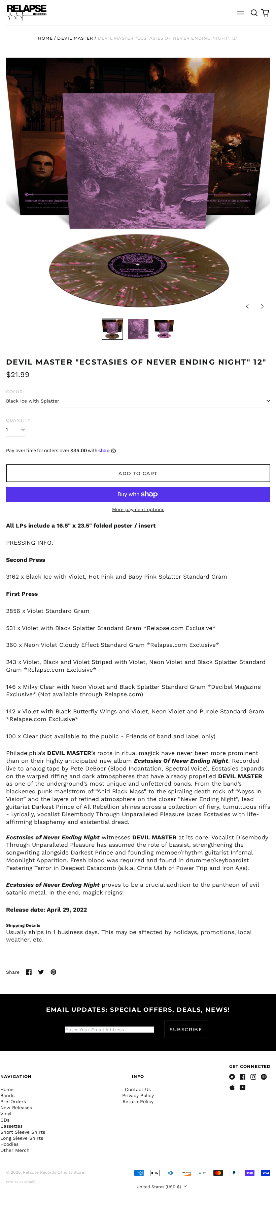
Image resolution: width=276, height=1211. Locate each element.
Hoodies (9, 1144)
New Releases (16, 1107)
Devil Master (75, 38)
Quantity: (19, 420)
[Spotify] (264, 1077)
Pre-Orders (13, 1101)
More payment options (138, 509)
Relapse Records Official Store (53, 1172)
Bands (7, 1095)
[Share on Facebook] (29, 972)
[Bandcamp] (232, 1077)
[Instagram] (253, 1077)
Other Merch (15, 1150)
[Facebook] (243, 1077)
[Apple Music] (232, 1087)
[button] (254, 12)
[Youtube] (243, 1087)
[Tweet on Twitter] (41, 972)
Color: (15, 391)
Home (45, 38)
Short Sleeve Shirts (22, 1132)
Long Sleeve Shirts (21, 1138)
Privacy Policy (138, 1095)
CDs (4, 1120)
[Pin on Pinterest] (53, 972)
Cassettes (11, 1126)
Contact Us (138, 1089)
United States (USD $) (159, 1186)
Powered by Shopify (21, 1181)
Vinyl (5, 1113)
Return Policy (138, 1101)
